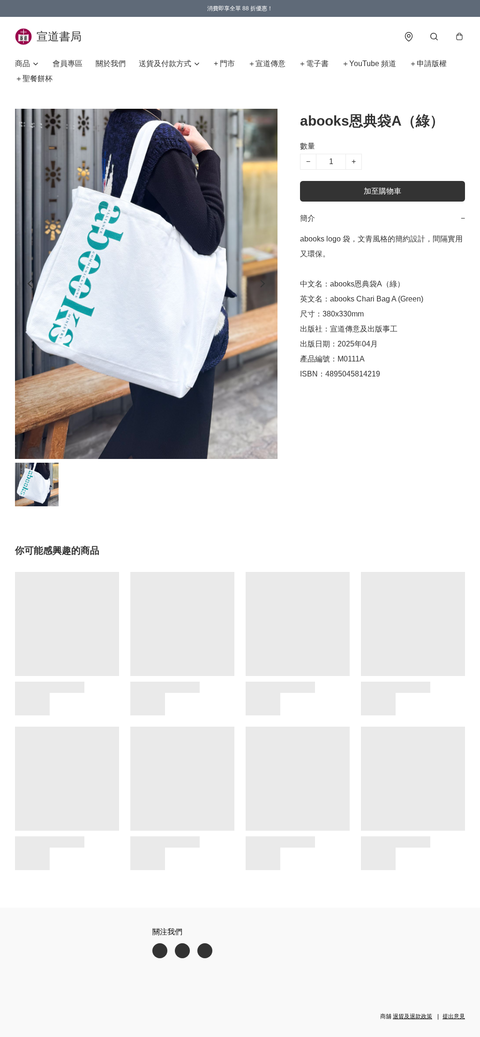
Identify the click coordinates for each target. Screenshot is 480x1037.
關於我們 (111, 64)
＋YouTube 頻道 (369, 64)
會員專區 (67, 64)
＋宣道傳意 (266, 64)
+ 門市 (224, 64)
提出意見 (453, 1016)
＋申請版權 (428, 64)
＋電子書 (314, 64)
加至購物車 (382, 191)
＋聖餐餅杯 (33, 79)
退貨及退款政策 (412, 1016)
